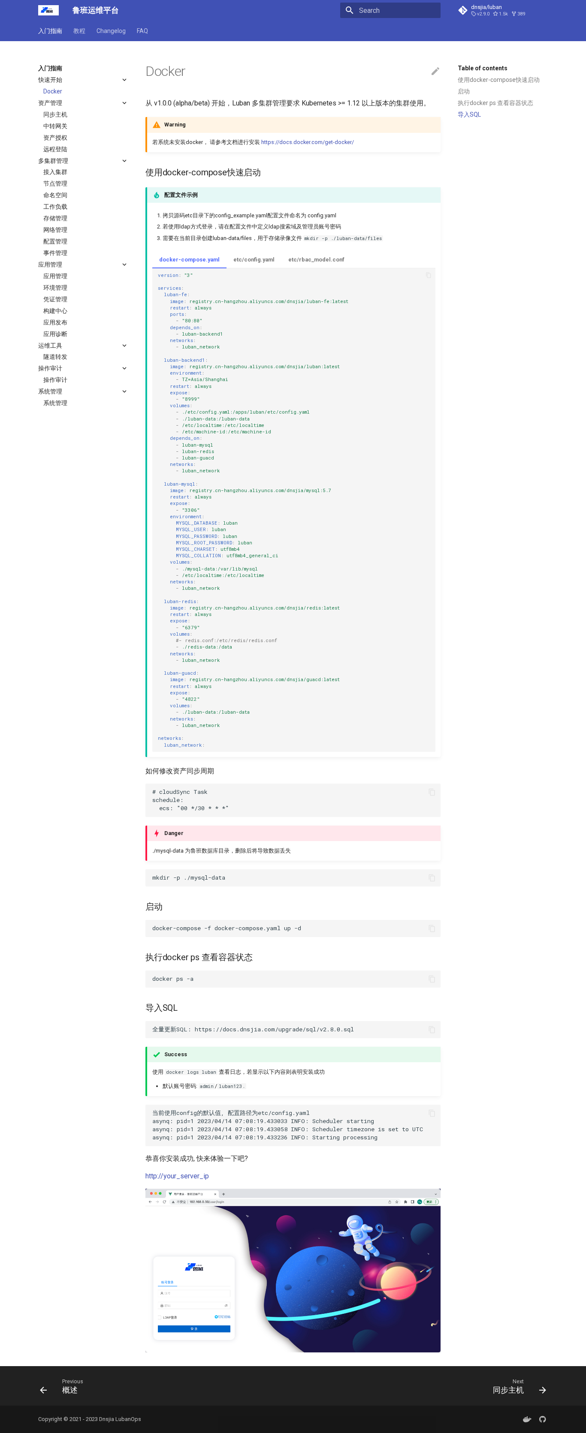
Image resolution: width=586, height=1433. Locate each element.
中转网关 (55, 126)
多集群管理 (53, 160)
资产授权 (55, 137)
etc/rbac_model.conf (316, 259)
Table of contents (482, 68)
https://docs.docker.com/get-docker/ (307, 142)
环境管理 (55, 287)
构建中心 (55, 310)
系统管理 (50, 391)
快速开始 (50, 79)
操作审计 (50, 368)
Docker (52, 91)
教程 (79, 30)
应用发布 (55, 322)
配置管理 (55, 241)
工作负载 (55, 206)
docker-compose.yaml (189, 259)
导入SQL (469, 114)
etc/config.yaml (254, 259)
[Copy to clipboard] (428, 275)
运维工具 (50, 345)
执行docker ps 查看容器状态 (495, 102)
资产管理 (50, 102)
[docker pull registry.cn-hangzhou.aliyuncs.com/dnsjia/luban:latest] (527, 1419)
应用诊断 (55, 333)
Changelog (111, 30)
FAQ (142, 30)
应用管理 (50, 264)
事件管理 (55, 252)
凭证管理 (55, 299)
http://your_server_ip (177, 1176)
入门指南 (50, 30)
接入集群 (55, 171)
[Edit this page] (435, 71)
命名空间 (55, 195)
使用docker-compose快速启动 (499, 79)
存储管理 (55, 218)
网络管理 (55, 229)
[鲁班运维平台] (48, 10)
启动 (464, 91)
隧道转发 (55, 356)
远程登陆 (55, 149)
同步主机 (55, 114)
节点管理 (55, 183)
